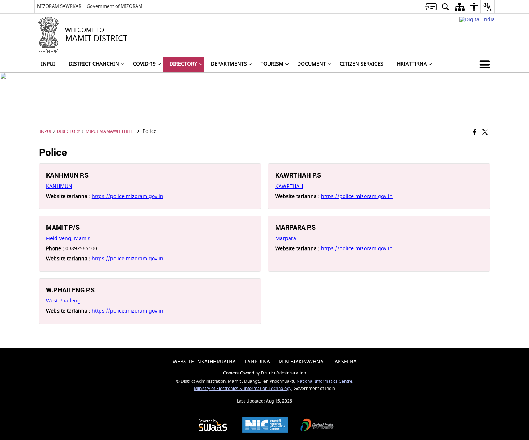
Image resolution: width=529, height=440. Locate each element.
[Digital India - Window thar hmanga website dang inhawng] (477, 19)
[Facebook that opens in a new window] (474, 133)
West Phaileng (63, 301)
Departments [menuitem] (229, 64)
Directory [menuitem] (183, 64)
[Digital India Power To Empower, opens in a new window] (317, 426)
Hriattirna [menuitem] (412, 64)
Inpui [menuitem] (48, 64)
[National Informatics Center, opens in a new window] (265, 425)
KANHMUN (59, 186)
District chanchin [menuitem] (94, 64)
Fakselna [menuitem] (344, 361)
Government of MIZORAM (115, 6)
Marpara (285, 238)
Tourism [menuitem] (272, 64)
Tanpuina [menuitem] (257, 361)
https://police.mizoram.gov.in (127, 196)
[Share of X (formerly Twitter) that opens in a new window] (484, 133)
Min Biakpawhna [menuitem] (301, 361)
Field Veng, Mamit (68, 238)
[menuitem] (430, 6)
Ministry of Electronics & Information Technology (242, 389)
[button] (486, 64)
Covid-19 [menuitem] (144, 64)
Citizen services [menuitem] (361, 64)
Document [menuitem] (311, 64)
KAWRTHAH (289, 186)
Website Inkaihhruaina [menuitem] (204, 361)
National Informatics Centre (324, 381)
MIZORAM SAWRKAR (59, 6)
